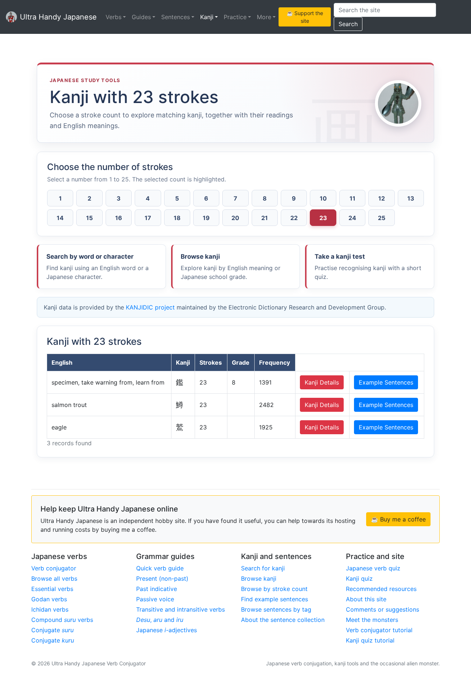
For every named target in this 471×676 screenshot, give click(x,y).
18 (177, 218)
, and (159, 619)
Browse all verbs (54, 578)
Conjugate (52, 630)
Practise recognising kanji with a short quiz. (368, 266)
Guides (141, 17)
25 (381, 218)
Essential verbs (52, 588)
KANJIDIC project (150, 307)
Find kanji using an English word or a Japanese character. (97, 266)
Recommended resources (381, 588)
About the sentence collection (283, 619)
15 (89, 218)
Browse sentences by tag (276, 609)
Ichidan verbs (49, 609)
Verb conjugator (53, 568)
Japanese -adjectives (166, 630)
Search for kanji (263, 568)
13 (410, 198)
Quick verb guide (160, 568)
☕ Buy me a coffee (398, 519)
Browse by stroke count (274, 588)
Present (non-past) (162, 578)
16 (118, 218)
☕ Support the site (305, 17)
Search (348, 24)
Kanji (206, 17)
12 (381, 198)
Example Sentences (386, 382)
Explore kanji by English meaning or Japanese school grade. (230, 266)
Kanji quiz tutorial (370, 640)
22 (294, 218)
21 (264, 218)
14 (60, 218)
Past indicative (156, 588)
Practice (235, 17)
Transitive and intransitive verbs (180, 609)
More (264, 17)
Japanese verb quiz (373, 568)
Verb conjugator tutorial (379, 630)
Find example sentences (274, 599)
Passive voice (155, 599)
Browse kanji (258, 578)
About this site (366, 599)
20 (235, 218)
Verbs (113, 17)
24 (352, 218)
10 (323, 198)
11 (352, 198)
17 (148, 218)
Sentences (175, 17)
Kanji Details (322, 382)
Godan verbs (49, 599)
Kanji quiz (359, 578)
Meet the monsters (372, 619)
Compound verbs (62, 619)
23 (323, 218)
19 (206, 218)
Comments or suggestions (382, 609)
